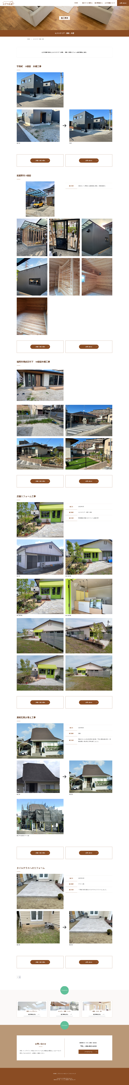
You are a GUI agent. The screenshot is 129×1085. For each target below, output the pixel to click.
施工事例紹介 (98, 3)
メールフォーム (88, 1051)
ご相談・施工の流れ (40, 160)
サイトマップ (73, 1073)
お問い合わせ (123, 3)
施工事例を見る (32, 1014)
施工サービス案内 (86, 3)
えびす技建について (110, 3)
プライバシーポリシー (63, 1073)
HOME (76, 3)
